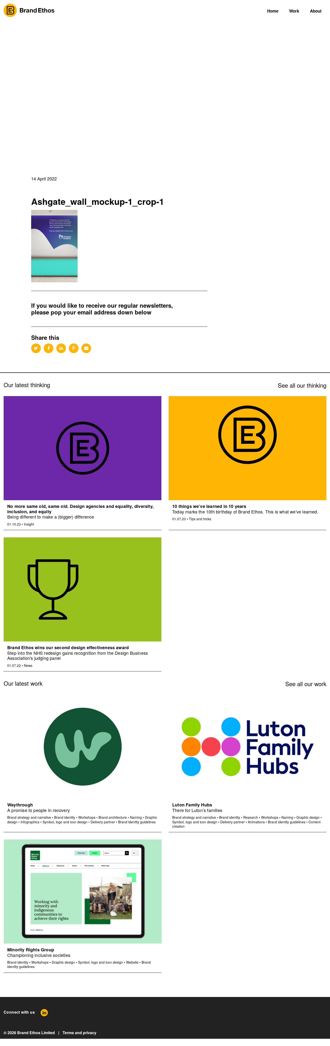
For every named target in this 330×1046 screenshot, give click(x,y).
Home (272, 11)
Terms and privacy (79, 1032)
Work (294, 11)
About (316, 11)
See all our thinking (302, 385)
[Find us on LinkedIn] (44, 1012)
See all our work (305, 683)
